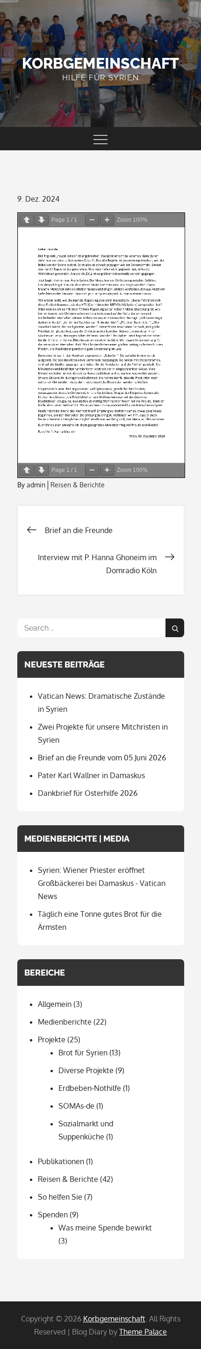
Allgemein (55, 1004)
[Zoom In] (107, 220)
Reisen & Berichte (77, 485)
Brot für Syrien (83, 1052)
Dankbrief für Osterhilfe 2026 (87, 793)
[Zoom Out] (92, 220)
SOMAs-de (76, 1105)
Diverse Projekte (86, 1070)
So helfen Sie (60, 1196)
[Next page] (42, 220)
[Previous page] (27, 220)
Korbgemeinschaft (100, 63)
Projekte (51, 1039)
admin (36, 485)
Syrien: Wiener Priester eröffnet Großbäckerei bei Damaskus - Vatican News (101, 883)
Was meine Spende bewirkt (105, 1227)
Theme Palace (143, 1331)
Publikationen (61, 1161)
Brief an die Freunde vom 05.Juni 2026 (102, 757)
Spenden (53, 1214)
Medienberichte (65, 1021)
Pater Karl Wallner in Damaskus (91, 775)
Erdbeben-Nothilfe (89, 1088)
